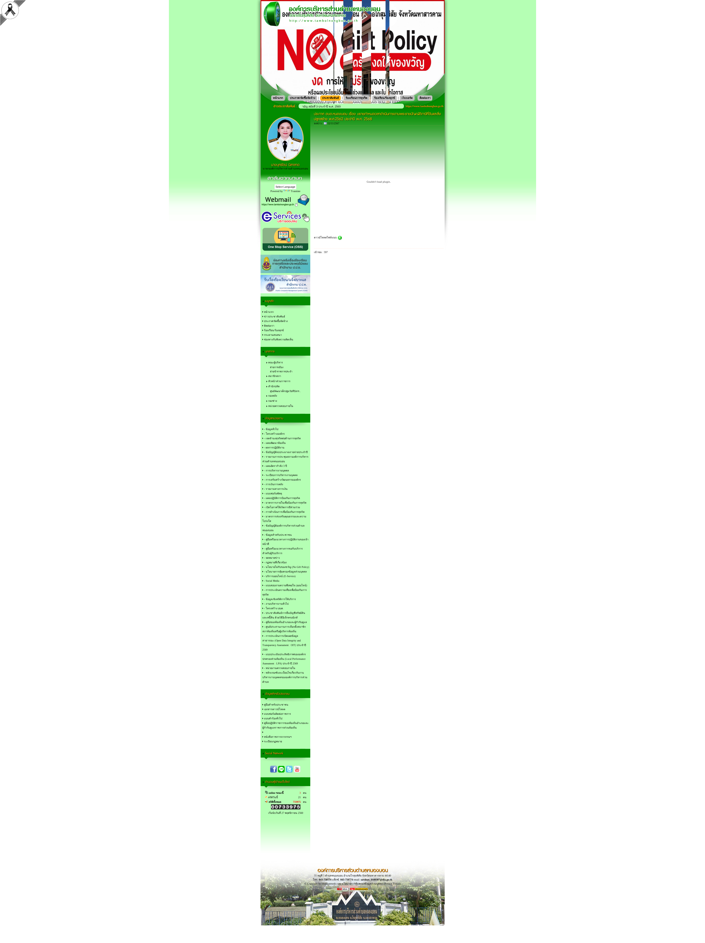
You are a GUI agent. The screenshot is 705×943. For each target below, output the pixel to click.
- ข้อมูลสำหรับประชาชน (277, 535)
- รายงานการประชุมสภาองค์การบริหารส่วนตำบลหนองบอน (285, 459)
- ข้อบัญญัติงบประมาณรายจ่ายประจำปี (285, 452)
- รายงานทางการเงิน (275, 489)
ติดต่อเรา (425, 97)
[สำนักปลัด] (285, 732)
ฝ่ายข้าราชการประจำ (281, 371)
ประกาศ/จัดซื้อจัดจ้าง (302, 97)
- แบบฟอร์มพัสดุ (272, 493)
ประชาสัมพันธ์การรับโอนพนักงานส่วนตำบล (330, 106)
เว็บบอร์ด (407, 97)
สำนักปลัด (274, 386)
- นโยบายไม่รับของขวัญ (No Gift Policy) (286, 567)
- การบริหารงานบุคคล (276, 470)
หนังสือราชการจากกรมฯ (277, 737)
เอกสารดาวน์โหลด (274, 709)
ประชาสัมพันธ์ (330, 97)
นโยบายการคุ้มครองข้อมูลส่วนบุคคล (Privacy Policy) (371, 883)
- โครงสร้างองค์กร (274, 433)
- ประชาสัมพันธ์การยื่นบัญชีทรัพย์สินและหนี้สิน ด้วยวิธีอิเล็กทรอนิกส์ (283, 615)
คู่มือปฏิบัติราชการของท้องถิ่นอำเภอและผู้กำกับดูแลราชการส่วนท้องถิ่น (285, 725)
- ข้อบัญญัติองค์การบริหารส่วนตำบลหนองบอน (283, 528)
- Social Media (271, 580)
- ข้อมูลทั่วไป (270, 429)
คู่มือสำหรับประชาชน (275, 704)
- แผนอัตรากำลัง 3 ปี (275, 466)
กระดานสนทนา (272, 335)
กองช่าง (272, 401)
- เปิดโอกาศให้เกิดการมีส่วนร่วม (281, 507)
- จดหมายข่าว (271, 558)
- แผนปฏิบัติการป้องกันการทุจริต (281, 498)
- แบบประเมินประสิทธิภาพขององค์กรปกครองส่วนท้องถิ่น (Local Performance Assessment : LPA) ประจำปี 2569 (284, 659)
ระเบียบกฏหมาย (272, 741)
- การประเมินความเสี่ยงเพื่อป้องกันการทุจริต (284, 592)
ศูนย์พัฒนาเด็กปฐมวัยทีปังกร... (285, 391)
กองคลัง (272, 395)
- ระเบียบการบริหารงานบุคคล (280, 475)
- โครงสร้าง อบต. (273, 608)
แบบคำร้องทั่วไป (272, 718)
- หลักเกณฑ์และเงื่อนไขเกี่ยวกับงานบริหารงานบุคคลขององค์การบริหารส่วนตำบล (284, 677)
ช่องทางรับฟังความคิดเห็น (278, 339)
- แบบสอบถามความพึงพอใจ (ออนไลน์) (285, 585)
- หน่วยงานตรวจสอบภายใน (279, 668)
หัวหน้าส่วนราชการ (279, 381)
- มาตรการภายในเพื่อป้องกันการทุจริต (284, 502)
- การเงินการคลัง (273, 484)
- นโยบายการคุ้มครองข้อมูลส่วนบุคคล (285, 571)
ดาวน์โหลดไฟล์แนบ (325, 237)
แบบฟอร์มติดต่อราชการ (277, 714)
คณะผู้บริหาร (275, 362)
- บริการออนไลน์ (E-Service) (279, 576)
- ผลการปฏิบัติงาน (273, 447)
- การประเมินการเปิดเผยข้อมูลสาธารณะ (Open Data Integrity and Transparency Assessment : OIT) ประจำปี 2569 (284, 643)
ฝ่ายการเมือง (276, 367)
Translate (295, 191)
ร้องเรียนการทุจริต (356, 97)
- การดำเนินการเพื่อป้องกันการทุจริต (284, 512)
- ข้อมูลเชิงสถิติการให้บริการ (279, 599)
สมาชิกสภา (274, 376)
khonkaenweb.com (331, 883)
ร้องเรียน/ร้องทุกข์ (384, 97)
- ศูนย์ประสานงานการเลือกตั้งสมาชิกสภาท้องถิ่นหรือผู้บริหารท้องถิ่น (284, 629)
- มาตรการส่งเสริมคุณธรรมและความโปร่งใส (284, 519)
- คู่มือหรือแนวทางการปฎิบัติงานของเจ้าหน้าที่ (285, 541)
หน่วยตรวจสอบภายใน (280, 406)
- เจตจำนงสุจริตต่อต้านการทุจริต (282, 438)
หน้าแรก (278, 97)
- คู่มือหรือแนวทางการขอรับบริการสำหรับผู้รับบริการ (282, 551)
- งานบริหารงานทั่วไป (276, 603)
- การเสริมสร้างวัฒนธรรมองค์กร (282, 479)
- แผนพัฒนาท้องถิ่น (274, 443)
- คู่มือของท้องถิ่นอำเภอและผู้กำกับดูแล (285, 622)
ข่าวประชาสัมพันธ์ (274, 316)
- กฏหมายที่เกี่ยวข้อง (275, 562)
